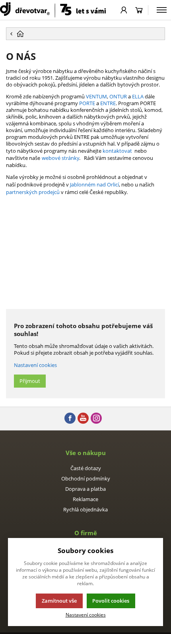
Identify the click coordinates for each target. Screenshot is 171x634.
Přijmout (29, 380)
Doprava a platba (85, 488)
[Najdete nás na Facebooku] (70, 418)
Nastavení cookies (35, 365)
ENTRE (108, 103)
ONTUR (118, 96)
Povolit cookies (110, 600)
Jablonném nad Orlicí (94, 184)
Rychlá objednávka (85, 509)
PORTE (87, 103)
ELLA (138, 96)
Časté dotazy (85, 468)
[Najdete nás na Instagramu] (96, 418)
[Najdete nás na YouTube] (83, 418)
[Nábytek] (53, 10)
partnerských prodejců (33, 192)
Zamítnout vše (59, 600)
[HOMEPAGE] (85, 33)
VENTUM (96, 96)
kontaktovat (117, 150)
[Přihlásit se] (124, 10)
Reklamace (85, 499)
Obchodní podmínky (85, 478)
